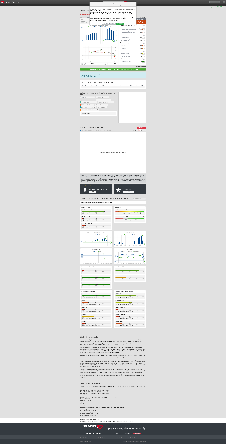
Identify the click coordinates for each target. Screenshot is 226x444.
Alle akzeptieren (120, 23)
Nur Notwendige (112, 23)
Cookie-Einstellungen (107, 18)
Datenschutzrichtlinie (113, 20)
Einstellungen (105, 23)
